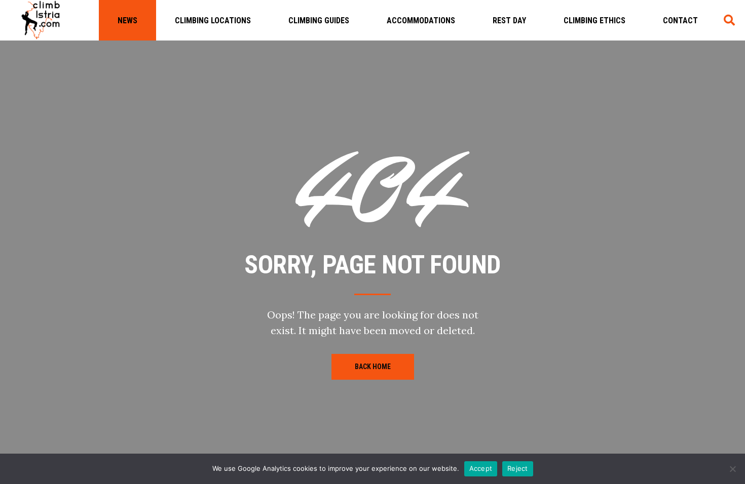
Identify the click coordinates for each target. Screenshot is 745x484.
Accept (481, 468)
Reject (517, 468)
